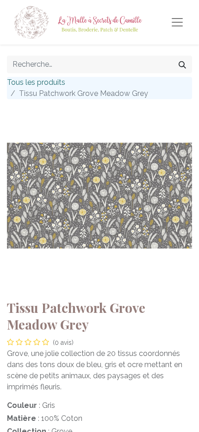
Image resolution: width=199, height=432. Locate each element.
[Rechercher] (182, 64)
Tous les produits (36, 82)
